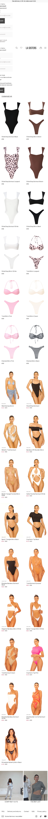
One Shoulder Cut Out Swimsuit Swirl (35, 717)
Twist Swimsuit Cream (8, 673)
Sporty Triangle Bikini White (35, 629)
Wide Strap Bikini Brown (33, 136)
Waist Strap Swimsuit (32, 406)
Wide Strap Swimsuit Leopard (11, 181)
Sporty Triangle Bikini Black (10, 539)
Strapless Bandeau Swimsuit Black (10, 584)
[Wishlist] (21, 48)
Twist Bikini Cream (32, 316)
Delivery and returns (14, 811)
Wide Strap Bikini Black (33, 226)
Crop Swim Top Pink (32, 673)
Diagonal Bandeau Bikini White (11, 629)
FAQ (3, 811)
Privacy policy (41, 811)
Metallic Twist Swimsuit (9, 450)
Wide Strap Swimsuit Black (10, 136)
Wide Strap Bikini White (9, 271)
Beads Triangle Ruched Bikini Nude (11, 494)
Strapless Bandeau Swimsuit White (10, 717)
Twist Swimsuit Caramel (33, 583)
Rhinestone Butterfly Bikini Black (12, 762)
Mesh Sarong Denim (8, 406)
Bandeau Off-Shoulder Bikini (35, 450)
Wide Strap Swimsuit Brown (34, 181)
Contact (26, 811)
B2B (33, 811)
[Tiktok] (41, 816)
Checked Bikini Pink (8, 361)
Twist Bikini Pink (7, 316)
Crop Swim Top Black (32, 539)
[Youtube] (45, 816)
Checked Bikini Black (32, 361)
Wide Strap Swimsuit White (10, 226)
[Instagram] (36, 816)
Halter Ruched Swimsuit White (35, 494)
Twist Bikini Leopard (32, 271)
